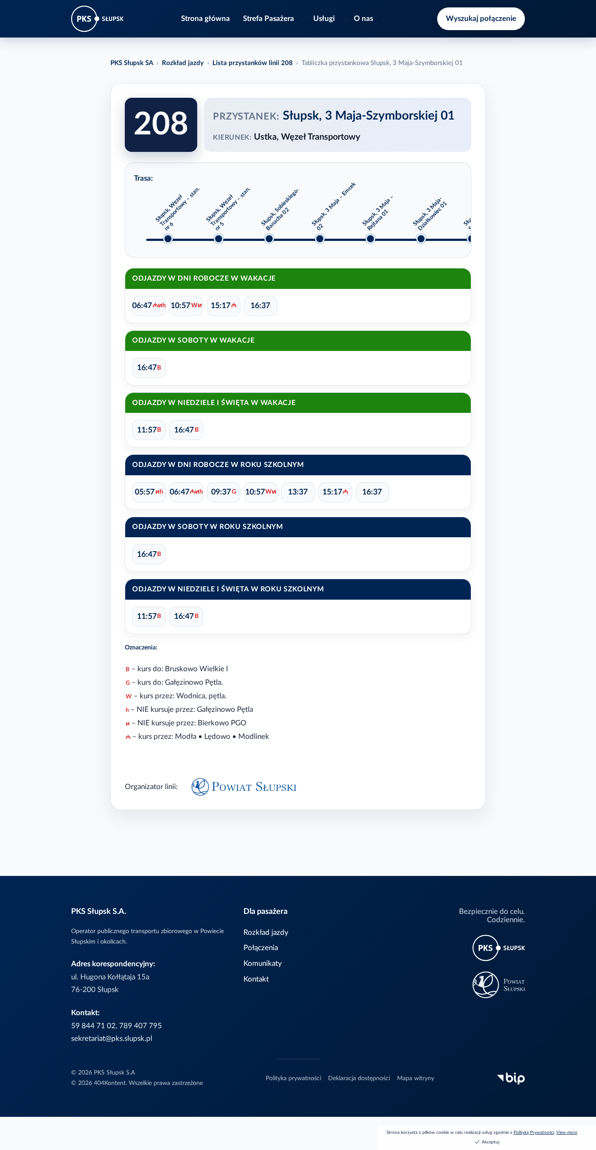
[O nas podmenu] (383, 19)
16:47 (149, 368)
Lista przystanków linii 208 (252, 63)
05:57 (149, 492)
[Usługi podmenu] (345, 19)
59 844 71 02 (93, 1026)
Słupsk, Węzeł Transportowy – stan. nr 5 (228, 208)
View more (566, 1132)
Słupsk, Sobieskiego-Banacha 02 (280, 209)
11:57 (149, 430)
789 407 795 (140, 1026)
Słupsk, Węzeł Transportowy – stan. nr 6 (178, 208)
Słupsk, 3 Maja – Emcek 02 (334, 206)
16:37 (260, 306)
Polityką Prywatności (534, 1132)
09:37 (223, 492)
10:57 (186, 306)
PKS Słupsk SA (131, 63)
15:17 (223, 306)
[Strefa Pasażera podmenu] (304, 19)
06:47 (149, 306)
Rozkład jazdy (183, 63)
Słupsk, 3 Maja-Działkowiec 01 (430, 214)
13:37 (298, 492)
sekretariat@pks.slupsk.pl (111, 1038)
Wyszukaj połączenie (481, 18)
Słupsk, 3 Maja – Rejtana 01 (378, 212)
